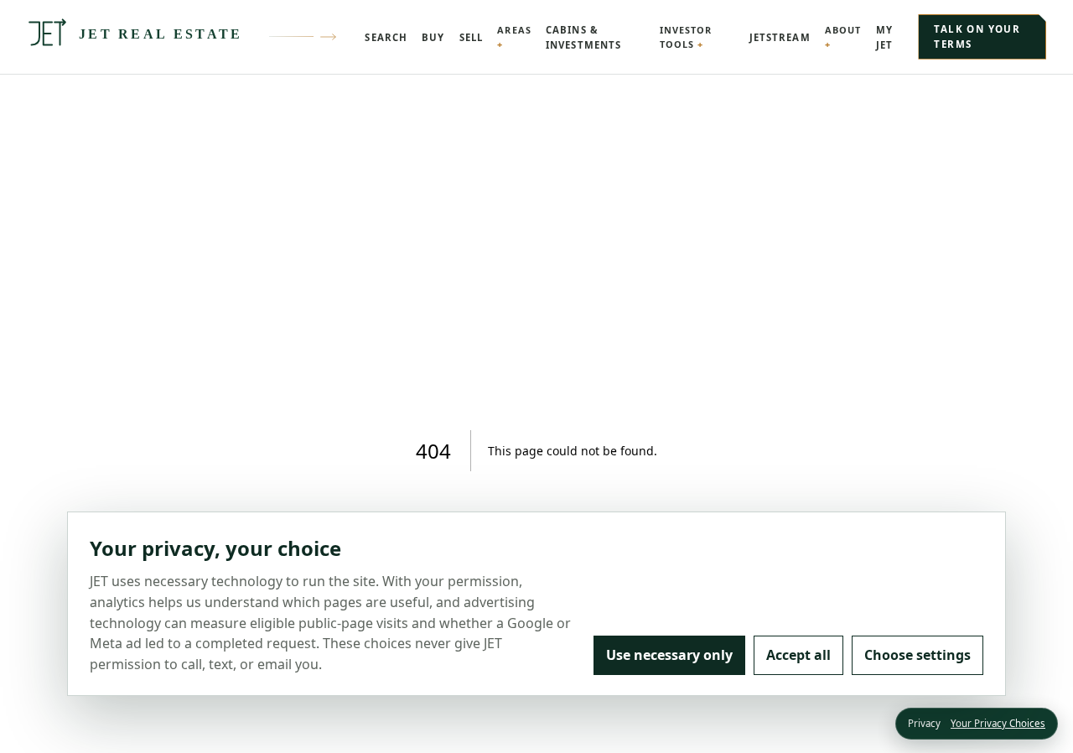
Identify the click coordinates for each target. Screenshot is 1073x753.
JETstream (780, 37)
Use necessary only (669, 655)
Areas (514, 29)
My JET (884, 37)
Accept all (798, 655)
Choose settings (917, 655)
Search (386, 37)
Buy (433, 37)
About (843, 29)
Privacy (924, 723)
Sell (471, 37)
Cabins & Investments (583, 37)
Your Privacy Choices (998, 723)
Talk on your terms (977, 36)
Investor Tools (686, 36)
